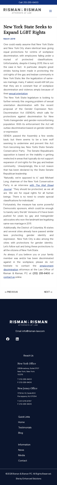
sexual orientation (18, 93)
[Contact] (22, 461)
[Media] (21, 455)
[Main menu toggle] (50, 11)
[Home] (21, 422)
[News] (21, 450)
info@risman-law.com (33, 331)
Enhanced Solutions (31, 478)
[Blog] (20, 433)
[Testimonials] (25, 427)
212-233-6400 (30, 2)
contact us (9, 277)
